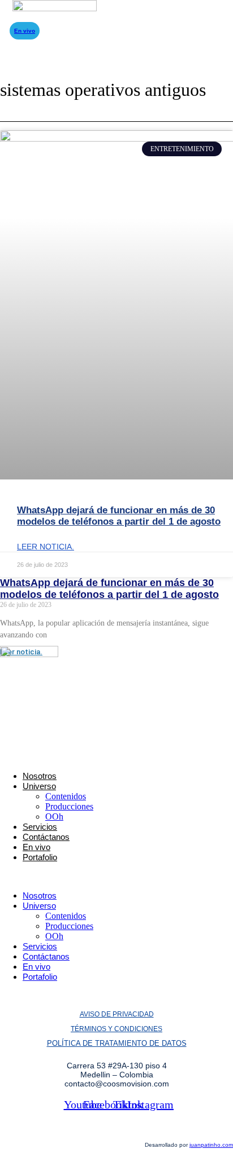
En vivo (36, 847)
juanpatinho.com (211, 1145)
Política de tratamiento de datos (117, 1043)
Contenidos (65, 796)
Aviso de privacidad (117, 1014)
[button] (116, 877)
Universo (39, 786)
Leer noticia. (45, 546)
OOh (54, 816)
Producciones (69, 806)
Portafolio (40, 857)
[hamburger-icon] (25, 19)
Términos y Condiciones (116, 1029)
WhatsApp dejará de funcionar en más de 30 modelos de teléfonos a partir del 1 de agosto (119, 516)
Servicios (40, 826)
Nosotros (40, 776)
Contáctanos (46, 837)
